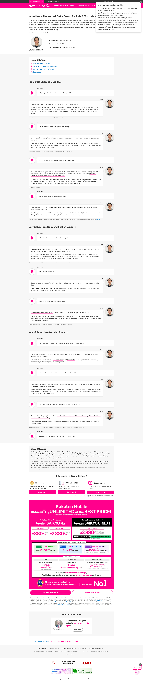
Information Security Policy (95, 648)
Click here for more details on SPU (63, 601)
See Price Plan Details (50, 592)
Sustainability (84, 679)
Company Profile (41, 648)
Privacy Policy (81, 648)
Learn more (98, 219)
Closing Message (37, 72)
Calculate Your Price (92, 592)
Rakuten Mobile (35, 5)
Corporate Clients (53, 648)
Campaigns (80, 5)
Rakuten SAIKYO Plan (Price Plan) (41, 641)
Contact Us (74, 679)
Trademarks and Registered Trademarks (42, 651)
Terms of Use (85, 651)
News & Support (89, 5)
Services (65, 679)
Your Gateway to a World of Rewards (43, 69)
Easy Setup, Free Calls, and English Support (45, 66)
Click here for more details (64, 604)
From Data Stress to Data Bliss (41, 63)
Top (30, 641)
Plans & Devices (58, 5)
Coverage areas (98, 600)
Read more (77, 629)
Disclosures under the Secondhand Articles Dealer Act (67, 651)
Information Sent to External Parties (99, 651)
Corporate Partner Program (68, 648)
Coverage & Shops (70, 5)
